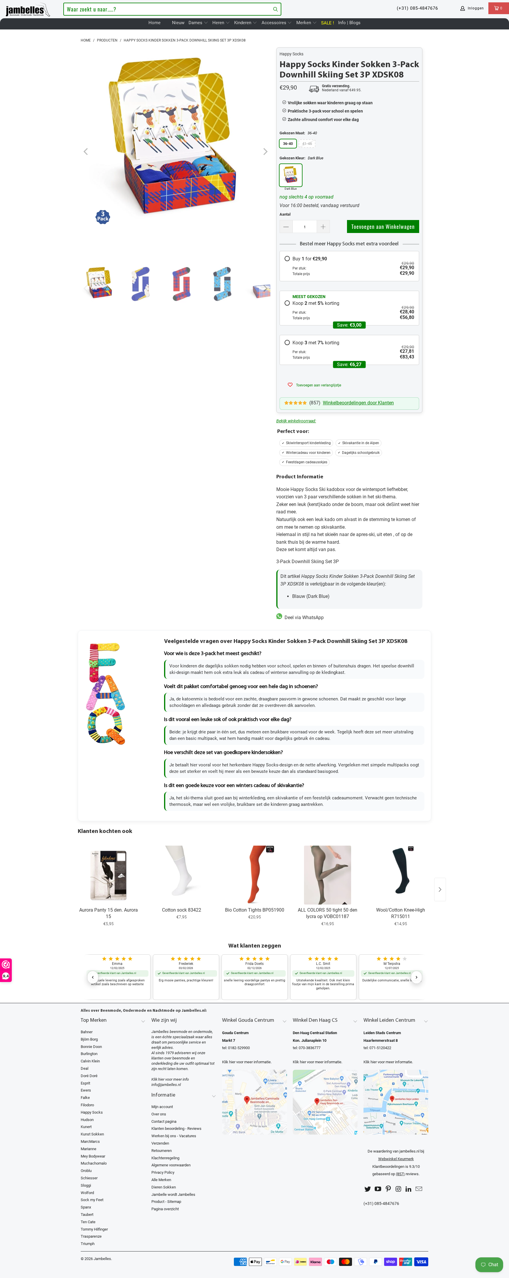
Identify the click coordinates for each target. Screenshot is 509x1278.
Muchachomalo (94, 1163)
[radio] (349, 266)
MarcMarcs (90, 1141)
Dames (196, 22)
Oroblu (86, 1170)
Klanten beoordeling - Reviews (176, 1128)
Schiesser (89, 1178)
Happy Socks (291, 54)
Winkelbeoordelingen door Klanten (358, 403)
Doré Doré (89, 1076)
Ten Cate (88, 1222)
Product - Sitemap (166, 1201)
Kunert (86, 1127)
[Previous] (86, 151)
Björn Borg (89, 1039)
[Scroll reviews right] (416, 977)
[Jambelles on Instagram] (398, 1189)
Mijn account (162, 1107)
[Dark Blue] (291, 175)
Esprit (85, 1083)
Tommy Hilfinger (94, 1229)
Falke (85, 1097)
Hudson (87, 1119)
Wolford (87, 1193)
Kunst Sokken (92, 1134)
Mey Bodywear (93, 1156)
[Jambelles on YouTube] (378, 1189)
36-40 (288, 143)
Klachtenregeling (165, 1158)
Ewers (86, 1090)
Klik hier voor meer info (170, 1079)
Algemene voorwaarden (171, 1165)
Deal (84, 1068)
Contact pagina (163, 1121)
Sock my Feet (92, 1200)
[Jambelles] (28, 8)
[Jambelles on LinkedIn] (408, 1189)
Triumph (88, 1243)
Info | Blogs (349, 22)
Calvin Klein (90, 1061)
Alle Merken (161, 1180)
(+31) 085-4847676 (417, 8)
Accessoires (274, 22)
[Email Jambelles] (418, 1189)
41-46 (307, 143)
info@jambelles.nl (166, 1084)
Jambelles (102, 1258)
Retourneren (161, 1150)
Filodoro (87, 1105)
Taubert (87, 1214)
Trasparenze (91, 1236)
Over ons (158, 1114)
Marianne (88, 1149)
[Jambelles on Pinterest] (388, 1189)
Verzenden (160, 1143)
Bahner (86, 1032)
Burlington (89, 1054)
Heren (218, 22)
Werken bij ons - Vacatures (173, 1136)
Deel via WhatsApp (303, 617)
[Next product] (440, 889)
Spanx (86, 1207)
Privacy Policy (162, 1172)
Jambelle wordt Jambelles (173, 1194)
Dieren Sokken (163, 1187)
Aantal (285, 214)
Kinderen (243, 22)
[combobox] (172, 9)
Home (154, 22)
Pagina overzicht (165, 1209)
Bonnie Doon (91, 1046)
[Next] (265, 151)
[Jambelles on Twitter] (367, 1189)
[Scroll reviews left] (92, 977)
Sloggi (86, 1185)
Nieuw (178, 22)
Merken (304, 22)
